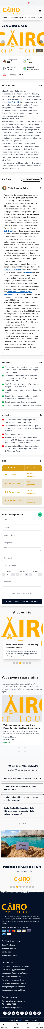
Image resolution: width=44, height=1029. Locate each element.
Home (5, 17)
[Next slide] (25, 749)
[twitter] (13, 1013)
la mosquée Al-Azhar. (12, 270)
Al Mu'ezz (28, 272)
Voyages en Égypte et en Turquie (15, 973)
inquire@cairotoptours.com (15, 1001)
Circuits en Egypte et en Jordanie (15, 966)
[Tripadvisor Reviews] (40, 514)
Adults (8, 571)
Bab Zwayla (8, 231)
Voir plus (22, 823)
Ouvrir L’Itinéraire (33, 179)
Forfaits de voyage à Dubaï (12, 976)
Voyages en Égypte (9, 955)
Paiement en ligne (9, 948)
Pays (5, 547)
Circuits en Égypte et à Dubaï (13, 970)
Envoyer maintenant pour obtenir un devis (22, 601)
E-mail (6, 527)
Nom (5, 520)
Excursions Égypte (17, 17)
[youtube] (17, 1013)
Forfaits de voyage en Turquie (14, 983)
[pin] (26, 1013)
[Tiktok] (39, 1013)
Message (7, 581)
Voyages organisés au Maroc (13, 990)
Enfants (22, 571)
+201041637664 (10, 1004)
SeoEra (21, 1020)
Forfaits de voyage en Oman (13, 980)
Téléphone (8, 543)
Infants (35, 571)
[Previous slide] (19, 749)
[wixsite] (35, 1013)
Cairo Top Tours (8, 945)
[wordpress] (30, 1013)
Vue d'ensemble (9, 86)
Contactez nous (8, 952)
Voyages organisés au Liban (13, 987)
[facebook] (5, 1013)
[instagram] (9, 1013)
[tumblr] (22, 1013)
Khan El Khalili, (13, 102)
